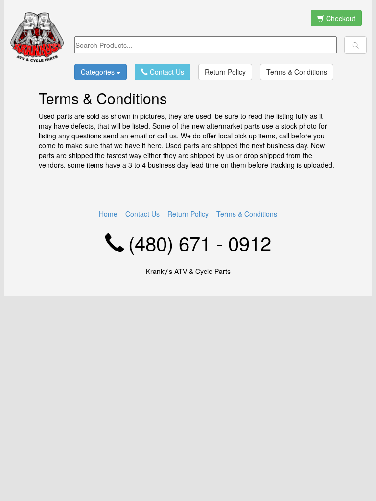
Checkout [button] (339, 18)
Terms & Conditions (246, 214)
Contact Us (142, 214)
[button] (355, 45)
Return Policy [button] (225, 72)
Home (108, 214)
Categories (99, 72)
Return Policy (188, 214)
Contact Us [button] (166, 72)
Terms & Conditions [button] (296, 72)
